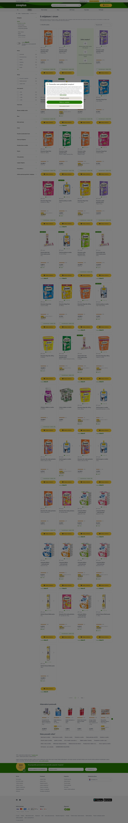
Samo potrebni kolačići (64, 106)
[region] (64, 95)
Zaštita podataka (63, 94)
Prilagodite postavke (64, 98)
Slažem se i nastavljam (64, 102)
